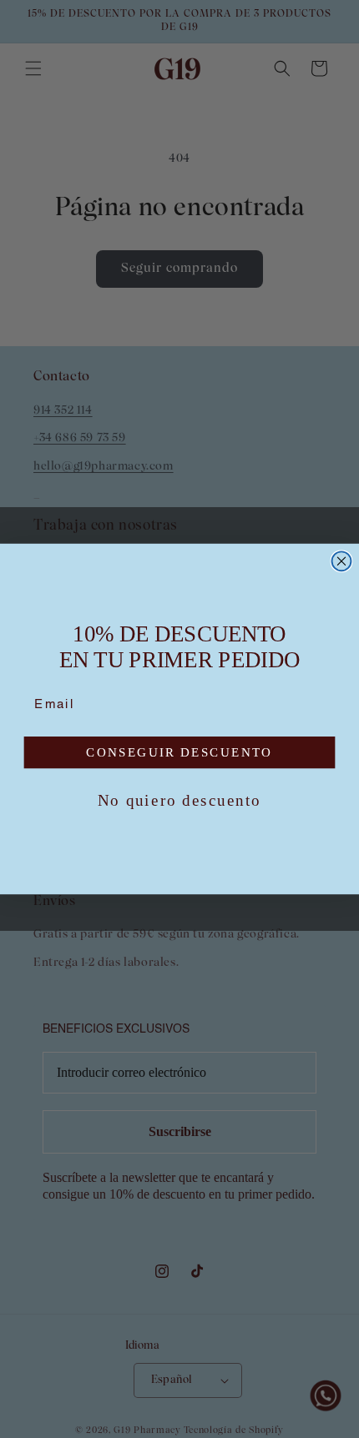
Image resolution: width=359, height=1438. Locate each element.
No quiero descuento (179, 800)
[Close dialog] (341, 561)
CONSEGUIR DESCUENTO (179, 752)
